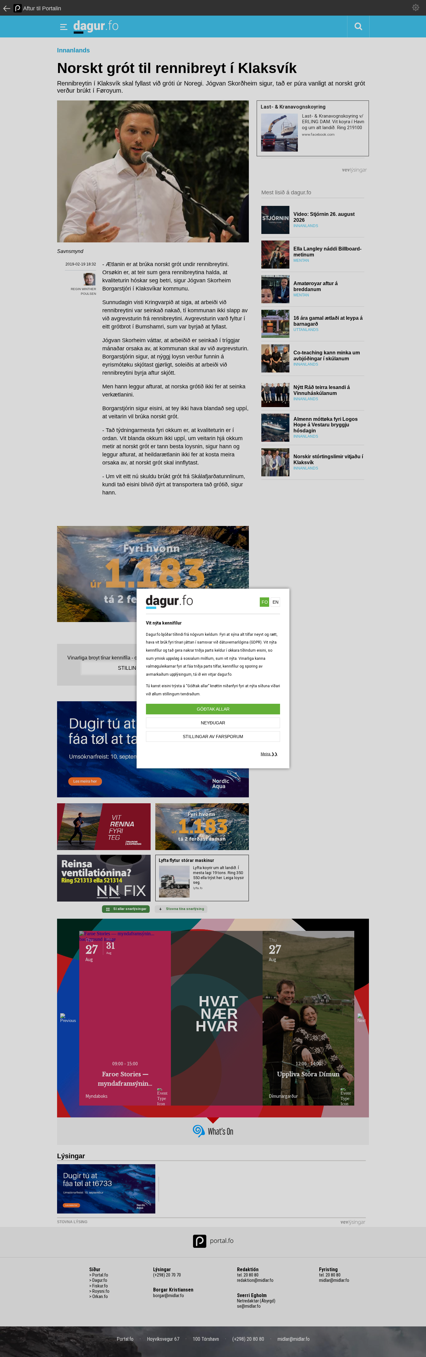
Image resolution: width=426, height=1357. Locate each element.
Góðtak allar (213, 709)
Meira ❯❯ (269, 754)
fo (265, 602)
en (275, 602)
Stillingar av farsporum (213, 736)
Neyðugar (213, 722)
